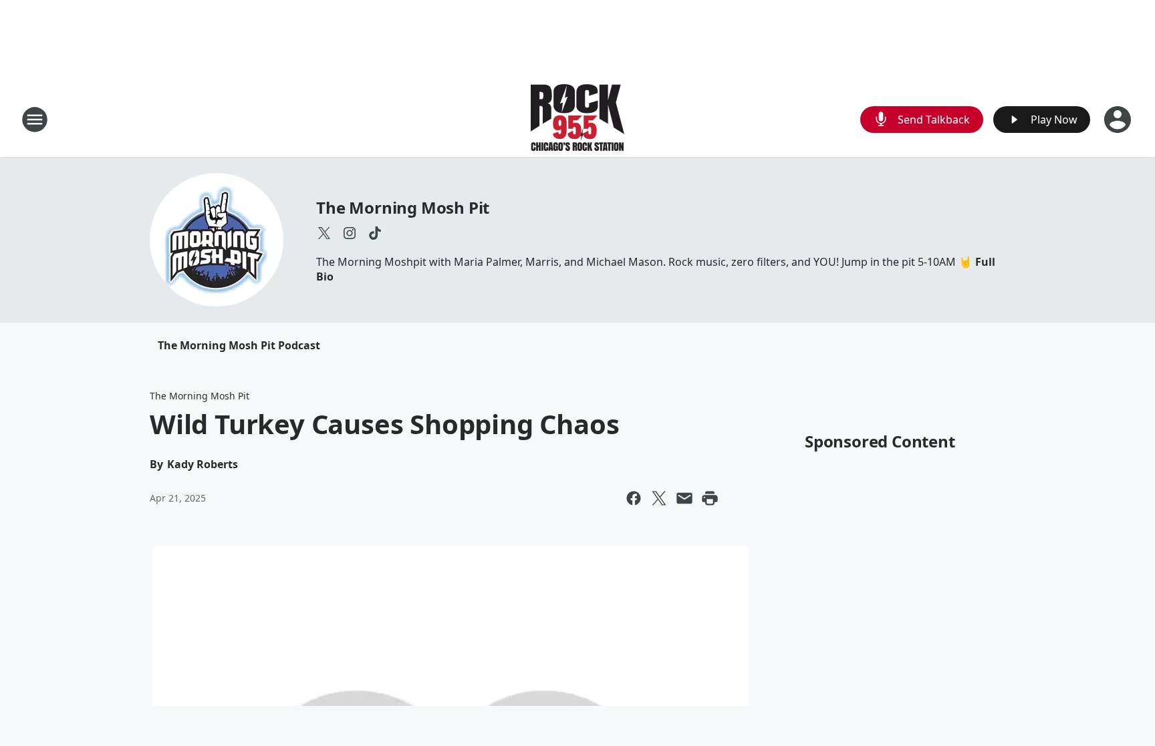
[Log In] (1119, 119)
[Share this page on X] (659, 498)
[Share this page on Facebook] (633, 498)
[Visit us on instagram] (350, 233)
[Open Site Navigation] (34, 119)
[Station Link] (577, 119)
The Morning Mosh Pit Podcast (239, 345)
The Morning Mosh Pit (402, 207)
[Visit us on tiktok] (375, 233)
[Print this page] (709, 498)
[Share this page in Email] (684, 498)
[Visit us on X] (324, 233)
